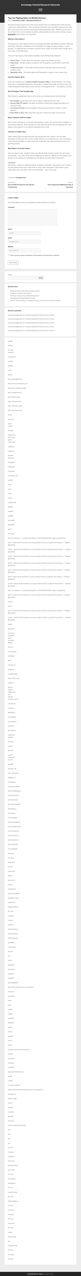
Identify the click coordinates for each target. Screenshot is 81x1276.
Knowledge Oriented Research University (40, 5)
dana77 (10, 1032)
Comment (11, 207)
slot (9, 956)
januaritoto (11, 969)
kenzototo (12, 34)
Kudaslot (11, 1214)
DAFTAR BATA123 (13, 795)
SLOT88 (10, 350)
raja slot (10, 951)
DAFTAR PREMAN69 (14, 791)
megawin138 (12, 502)
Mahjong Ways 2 (13, 907)
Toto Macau (12, 813)
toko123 (10, 1147)
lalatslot (10, 697)
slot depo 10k (12, 769)
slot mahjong (12, 651)
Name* (10, 229)
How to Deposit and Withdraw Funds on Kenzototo (60, 186)
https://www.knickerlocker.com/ (18, 383)
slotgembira (11, 692)
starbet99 (11, 974)
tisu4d (10, 415)
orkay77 (10, 602)
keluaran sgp (12, 1237)
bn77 (9, 694)
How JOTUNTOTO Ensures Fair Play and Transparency (21, 186)
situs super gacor (13, 773)
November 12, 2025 (19, 20)
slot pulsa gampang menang (17, 1125)
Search (10, 275)
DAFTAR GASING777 (14, 822)
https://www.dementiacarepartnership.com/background (25, 1089)
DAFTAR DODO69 (13, 831)
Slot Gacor (11, 533)
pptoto (10, 440)
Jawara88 (11, 635)
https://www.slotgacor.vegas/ (17, 388)
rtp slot (10, 1027)
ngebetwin (11, 669)
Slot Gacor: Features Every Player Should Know (24, 296)
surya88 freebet (13, 674)
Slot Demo (11, 1210)
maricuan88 (12, 717)
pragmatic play (12, 1192)
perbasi (10, 884)
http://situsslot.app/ (14, 397)
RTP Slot (10, 911)
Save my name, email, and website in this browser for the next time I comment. (34, 255)
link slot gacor (12, 721)
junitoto (10, 1009)
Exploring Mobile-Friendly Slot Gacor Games (40, 315)
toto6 (9, 1000)
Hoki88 (10, 341)
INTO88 (10, 1107)
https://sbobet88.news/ (15, 379)
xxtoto (10, 493)
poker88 (10, 430)
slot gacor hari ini (13, 699)
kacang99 (11, 965)
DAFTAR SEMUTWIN (14, 826)
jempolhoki (11, 629)
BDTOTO (10, 647)
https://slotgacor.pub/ (15, 392)
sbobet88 (11, 942)
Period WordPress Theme (35, 1274)
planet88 (10, 764)
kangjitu (10, 1014)
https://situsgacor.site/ (15, 410)
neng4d (10, 426)
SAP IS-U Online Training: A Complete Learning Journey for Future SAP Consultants (35, 300)
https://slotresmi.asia (14, 401)
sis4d (9, 370)
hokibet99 (11, 978)
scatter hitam (12, 947)
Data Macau (11, 1183)
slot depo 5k (12, 357)
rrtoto (9, 484)
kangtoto (11, 352)
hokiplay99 (11, 462)
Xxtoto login (11, 442)
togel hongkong (13, 929)
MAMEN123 (11, 777)
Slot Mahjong (12, 809)
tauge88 (10, 516)
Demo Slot (11, 1161)
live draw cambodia (14, 1085)
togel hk (10, 689)
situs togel (11, 1058)
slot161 (10, 960)
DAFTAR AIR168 (13, 800)
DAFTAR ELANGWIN (14, 804)
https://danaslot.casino (15, 406)
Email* (10, 238)
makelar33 (11, 757)
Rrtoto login (11, 437)
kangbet (10, 1036)
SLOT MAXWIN (12, 818)
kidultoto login (12, 1098)
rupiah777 (11, 683)
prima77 (10, 867)
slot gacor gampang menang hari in (19, 1049)
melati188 (11, 1067)
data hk (10, 687)
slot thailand (12, 782)
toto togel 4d (12, 730)
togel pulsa (11, 735)
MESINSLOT (12, 712)
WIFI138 (10, 750)
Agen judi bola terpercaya (16, 1072)
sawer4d (10, 419)
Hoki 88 (10, 361)
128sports (11, 446)
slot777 (10, 606)
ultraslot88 (11, 520)
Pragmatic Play (12, 1245)
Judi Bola (11, 916)
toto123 (10, 760)
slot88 (10, 624)
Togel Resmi (12, 435)
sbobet (10, 375)
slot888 (10, 511)
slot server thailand (14, 786)
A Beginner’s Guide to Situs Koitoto (20, 293)
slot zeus (11, 742)
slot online (11, 633)
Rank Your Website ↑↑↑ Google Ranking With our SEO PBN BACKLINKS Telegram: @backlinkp (36, 538)
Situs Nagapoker (13, 982)
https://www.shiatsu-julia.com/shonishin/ (21, 987)
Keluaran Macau (13, 1165)
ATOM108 (11, 656)
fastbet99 (11, 1018)
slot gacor (11, 640)
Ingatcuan (11, 451)
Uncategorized (21, 177)
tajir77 (10, 529)
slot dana (11, 858)
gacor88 (10, 1116)
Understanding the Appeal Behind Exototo (23, 298)
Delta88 (10, 366)
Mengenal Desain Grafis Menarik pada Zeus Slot (25, 291)
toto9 (9, 1005)
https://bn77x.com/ (14, 678)
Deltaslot (10, 455)
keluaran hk (11, 862)
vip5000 (10, 480)
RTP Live (10, 1188)
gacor (10, 638)
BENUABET (11, 525)
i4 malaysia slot (13, 476)
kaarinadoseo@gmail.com (33, 20)
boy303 (10, 345)
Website (10, 246)
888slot (10, 643)
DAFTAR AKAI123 (13, 835)
